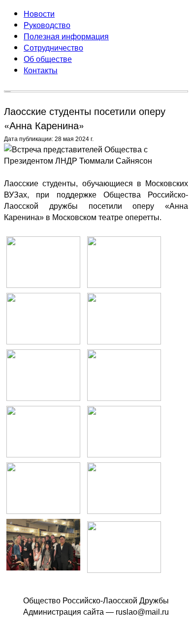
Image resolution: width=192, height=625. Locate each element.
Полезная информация (66, 36)
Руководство (47, 24)
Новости (39, 13)
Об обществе (48, 58)
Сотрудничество (53, 47)
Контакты (41, 70)
